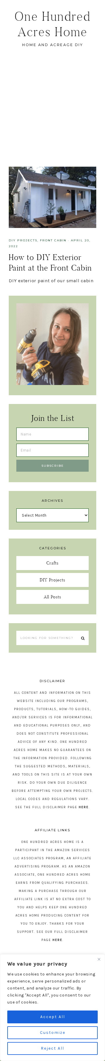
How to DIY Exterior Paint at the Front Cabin (50, 262)
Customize (52, 1032)
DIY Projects (23, 240)
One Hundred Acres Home (53, 24)
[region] (52, 1007)
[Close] (98, 959)
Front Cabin (53, 240)
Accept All (52, 1016)
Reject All (52, 1048)
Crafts (52, 563)
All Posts (52, 597)
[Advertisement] (52, 111)
